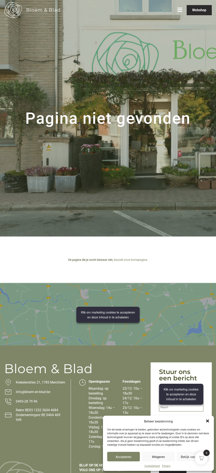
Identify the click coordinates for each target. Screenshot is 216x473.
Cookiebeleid (152, 466)
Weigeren (158, 456)
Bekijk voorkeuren (193, 456)
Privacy (166, 466)
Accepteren (123, 456)
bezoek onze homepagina (130, 259)
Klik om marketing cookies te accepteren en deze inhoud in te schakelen (108, 314)
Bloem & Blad (43, 10)
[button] (207, 421)
